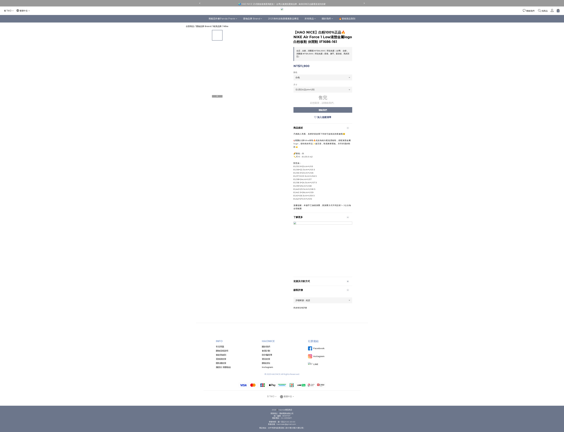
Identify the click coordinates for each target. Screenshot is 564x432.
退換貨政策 (221, 359)
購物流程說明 (222, 350)
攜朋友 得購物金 (223, 367)
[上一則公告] (199, 3)
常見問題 (220, 346)
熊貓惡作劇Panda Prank (222, 18)
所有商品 (309, 18)
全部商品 (190, 26)
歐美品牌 (217, 26)
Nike (225, 26)
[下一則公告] (364, 3)
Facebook (318, 348)
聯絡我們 (323, 110)
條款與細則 (221, 355)
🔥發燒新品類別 (347, 18)
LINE (315, 364)
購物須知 (266, 363)
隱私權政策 (221, 363)
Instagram (267, 367)
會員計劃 (266, 350)
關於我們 (326, 18)
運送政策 (266, 359)
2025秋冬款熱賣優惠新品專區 (283, 18)
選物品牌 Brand (251, 18)
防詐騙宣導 (267, 355)
